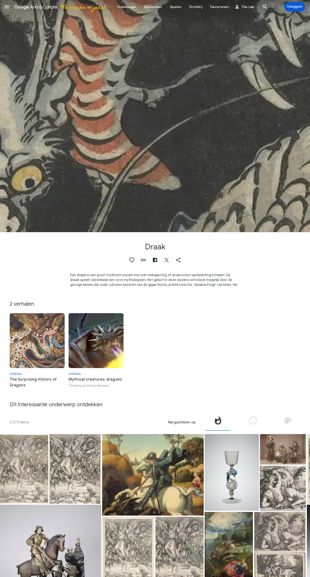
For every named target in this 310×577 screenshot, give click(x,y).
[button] (7, 7)
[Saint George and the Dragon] (152, 475)
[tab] (218, 422)
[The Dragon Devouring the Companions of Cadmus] (283, 488)
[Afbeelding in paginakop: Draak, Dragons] (155, 116)
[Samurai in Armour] (283, 449)
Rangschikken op (182, 422)
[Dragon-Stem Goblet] (232, 472)
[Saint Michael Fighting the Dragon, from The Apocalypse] (24, 469)
